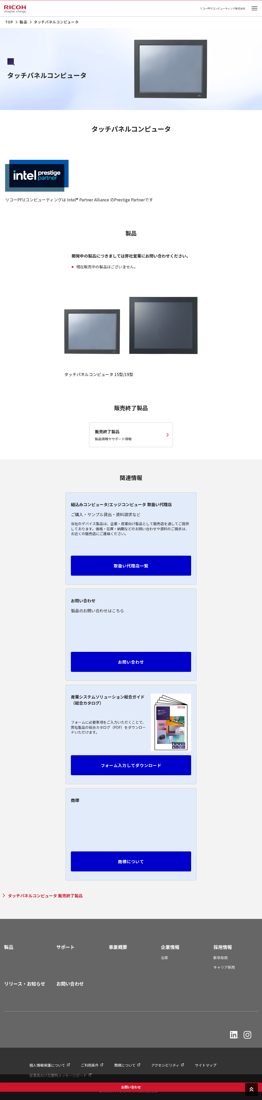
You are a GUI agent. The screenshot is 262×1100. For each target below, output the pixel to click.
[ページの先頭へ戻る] (251, 1089)
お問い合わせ (131, 1087)
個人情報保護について (47, 1065)
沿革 (164, 957)
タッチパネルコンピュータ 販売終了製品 (45, 895)
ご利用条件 (90, 1065)
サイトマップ (205, 1065)
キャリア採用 (224, 967)
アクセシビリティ (165, 1065)
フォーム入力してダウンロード (131, 765)
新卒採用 (220, 957)
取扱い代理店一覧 (131, 566)
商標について (131, 861)
